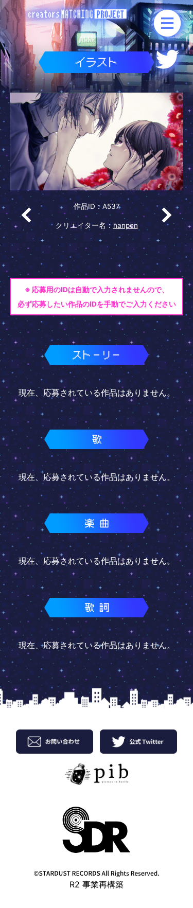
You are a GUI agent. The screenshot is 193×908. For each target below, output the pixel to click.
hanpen (125, 225)
